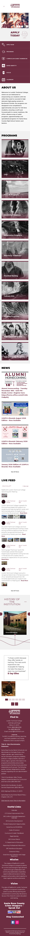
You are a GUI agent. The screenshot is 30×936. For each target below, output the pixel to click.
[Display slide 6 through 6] (23, 700)
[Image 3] (22, 26)
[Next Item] (16, 704)
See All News (15, 472)
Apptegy (18, 933)
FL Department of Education (14, 842)
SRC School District (14, 839)
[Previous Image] (4, 26)
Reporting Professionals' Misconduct (14, 845)
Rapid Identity (14, 836)
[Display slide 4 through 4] (16, 700)
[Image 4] (24, 26)
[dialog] (15, 148)
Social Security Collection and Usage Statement (14, 855)
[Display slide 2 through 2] (10, 700)
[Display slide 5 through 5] (20, 700)
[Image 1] (17, 26)
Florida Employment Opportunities (14, 824)
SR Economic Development (14, 821)
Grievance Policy (14, 851)
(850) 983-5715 (15, 729)
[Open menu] (4, 6)
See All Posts (15, 591)
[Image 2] (20, 26)
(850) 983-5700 (16, 727)
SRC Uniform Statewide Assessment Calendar (14, 817)
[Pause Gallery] (26, 23)
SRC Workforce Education (14, 848)
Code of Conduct (14, 830)
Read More (23, 513)
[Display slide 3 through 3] (13, 700)
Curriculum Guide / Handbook (14, 833)
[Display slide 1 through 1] (6, 700)
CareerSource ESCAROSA (14, 827)
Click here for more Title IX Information (13, 800)
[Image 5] (27, 26)
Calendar (14, 810)
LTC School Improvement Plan (14, 813)
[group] (15, 623)
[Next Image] (8, 26)
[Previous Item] (12, 704)
